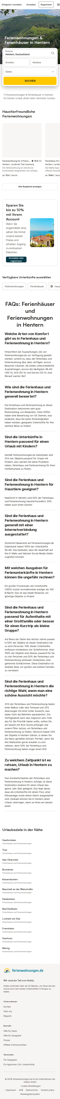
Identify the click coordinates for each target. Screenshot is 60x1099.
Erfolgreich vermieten (12, 4)
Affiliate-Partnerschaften (15, 1045)
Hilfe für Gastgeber (12, 1035)
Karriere (7, 1006)
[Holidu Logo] (23, 970)
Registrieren (46, 4)
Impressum (11, 1090)
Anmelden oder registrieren (16, 259)
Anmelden (31, 4)
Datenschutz (32, 1090)
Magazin (7, 1016)
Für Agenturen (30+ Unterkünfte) (19, 1064)
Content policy (47, 1090)
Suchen (30, 80)
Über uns (7, 1011)
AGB (21, 1090)
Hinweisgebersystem (30, 1094)
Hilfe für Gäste (10, 1031)
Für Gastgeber (10, 1060)
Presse (6, 1040)
